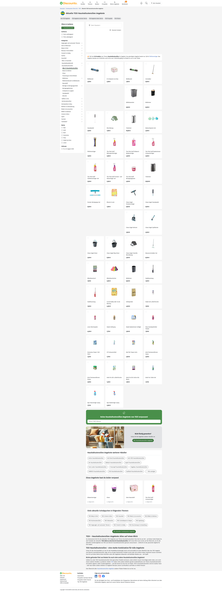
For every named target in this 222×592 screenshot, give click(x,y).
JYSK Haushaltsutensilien (116, 471)
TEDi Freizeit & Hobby (119, 525)
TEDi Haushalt (120, 516)
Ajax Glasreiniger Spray (93, 402)
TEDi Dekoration (108, 520)
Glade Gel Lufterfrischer (152, 302)
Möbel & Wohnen (66, 111)
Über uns (62, 575)
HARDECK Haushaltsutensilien (97, 471)
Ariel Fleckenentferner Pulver (93, 378)
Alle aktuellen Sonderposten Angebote (124, 531)
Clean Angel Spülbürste (151, 227)
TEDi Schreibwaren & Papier (124, 520)
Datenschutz (63, 581)
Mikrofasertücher (111, 278)
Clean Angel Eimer (92, 253)
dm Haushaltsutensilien (95, 462)
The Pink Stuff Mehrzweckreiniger (112, 152)
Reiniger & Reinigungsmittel (70, 86)
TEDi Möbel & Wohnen (151, 516)
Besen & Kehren (66, 71)
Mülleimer (65, 78)
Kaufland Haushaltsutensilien (134, 471)
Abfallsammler (130, 102)
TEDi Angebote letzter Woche (96, 18)
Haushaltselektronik (67, 63)
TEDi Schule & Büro (107, 516)
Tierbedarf (64, 121)
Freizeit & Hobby (66, 53)
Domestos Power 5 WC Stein (93, 353)
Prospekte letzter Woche (84, 580)
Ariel (64, 130)
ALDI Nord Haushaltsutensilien (115, 458)
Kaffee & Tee (65, 98)
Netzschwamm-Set (150, 128)
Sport (62, 116)
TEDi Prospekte (108, 18)
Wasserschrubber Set (151, 253)
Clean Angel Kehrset (131, 227)
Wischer (64, 96)
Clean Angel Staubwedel (152, 202)
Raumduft (65, 83)
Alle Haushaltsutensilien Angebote (143, 440)
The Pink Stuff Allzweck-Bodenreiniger (132, 152)
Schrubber (148, 79)
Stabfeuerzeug (149, 278)
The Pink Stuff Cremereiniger (149, 498)
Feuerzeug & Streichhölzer (69, 76)
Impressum (63, 579)
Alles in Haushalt (66, 60)
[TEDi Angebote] (62, 13)
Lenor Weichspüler (92, 327)
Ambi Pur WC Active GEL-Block (133, 378)
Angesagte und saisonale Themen (70, 43)
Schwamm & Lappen (68, 91)
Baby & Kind (64, 48)
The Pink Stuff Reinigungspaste (130, 177)
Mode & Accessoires (67, 109)
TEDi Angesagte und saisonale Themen (99, 525)
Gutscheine (80, 576)
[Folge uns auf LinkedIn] (96, 576)
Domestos (66, 135)
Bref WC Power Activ (131, 352)
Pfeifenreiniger (153, 56)
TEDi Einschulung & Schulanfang (138, 525)
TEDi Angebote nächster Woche (79, 18)
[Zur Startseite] (69, 3)
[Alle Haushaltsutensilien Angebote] (105, 437)
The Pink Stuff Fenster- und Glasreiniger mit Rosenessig (114, 178)
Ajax (64, 127)
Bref (64, 132)
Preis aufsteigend (68, 34)
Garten (63, 55)
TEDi (112, 562)
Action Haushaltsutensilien (96, 458)
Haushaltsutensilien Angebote (105, 568)
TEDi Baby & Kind (93, 516)
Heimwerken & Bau (66, 104)
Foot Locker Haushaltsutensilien (97, 467)
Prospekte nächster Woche (84, 578)
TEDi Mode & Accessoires (134, 516)
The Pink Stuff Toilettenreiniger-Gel (93, 177)
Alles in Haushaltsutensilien (70, 68)
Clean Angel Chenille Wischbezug (131, 254)
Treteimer (128, 128)
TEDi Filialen (117, 18)
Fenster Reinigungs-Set (93, 202)
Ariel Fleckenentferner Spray (151, 353)
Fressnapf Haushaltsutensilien (118, 467)
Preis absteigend (68, 37)
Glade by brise (67, 140)
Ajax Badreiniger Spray (113, 402)
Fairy (64, 137)
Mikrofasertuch (91, 278)
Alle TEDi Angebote (65, 18)
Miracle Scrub (110, 202)
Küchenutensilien (66, 101)
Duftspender (129, 302)
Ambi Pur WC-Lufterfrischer (114, 377)
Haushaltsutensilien (68, 27)
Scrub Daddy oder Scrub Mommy (113, 302)
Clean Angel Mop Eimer (113, 253)
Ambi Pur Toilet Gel (150, 377)
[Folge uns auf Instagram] (99, 576)
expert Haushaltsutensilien (132, 462)
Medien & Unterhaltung (67, 106)
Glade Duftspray (111, 327)
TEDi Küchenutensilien (95, 520)
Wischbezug (110, 128)
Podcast (62, 577)
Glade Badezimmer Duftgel (133, 327)
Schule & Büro (65, 114)
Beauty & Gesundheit (67, 50)
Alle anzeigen (151, 471)
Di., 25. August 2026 (68, 149)
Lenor (64, 143)
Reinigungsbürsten (67, 88)
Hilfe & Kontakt (64, 583)
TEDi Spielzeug (140, 520)
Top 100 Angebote (82, 582)
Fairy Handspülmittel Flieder (151, 328)
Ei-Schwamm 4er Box (112, 79)
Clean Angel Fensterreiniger (130, 203)
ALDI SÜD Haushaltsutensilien (136, 458)
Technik (63, 119)
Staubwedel (65, 93)
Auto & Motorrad (66, 45)
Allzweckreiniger (91, 497)
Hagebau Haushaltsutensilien (139, 467)
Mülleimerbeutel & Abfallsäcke (71, 81)
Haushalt (63, 58)
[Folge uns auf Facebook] (103, 576)
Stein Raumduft (130, 497)
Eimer (64, 73)
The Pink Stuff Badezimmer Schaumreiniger (152, 152)
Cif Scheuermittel (111, 352)
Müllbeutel (90, 79)
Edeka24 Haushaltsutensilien (113, 462)
